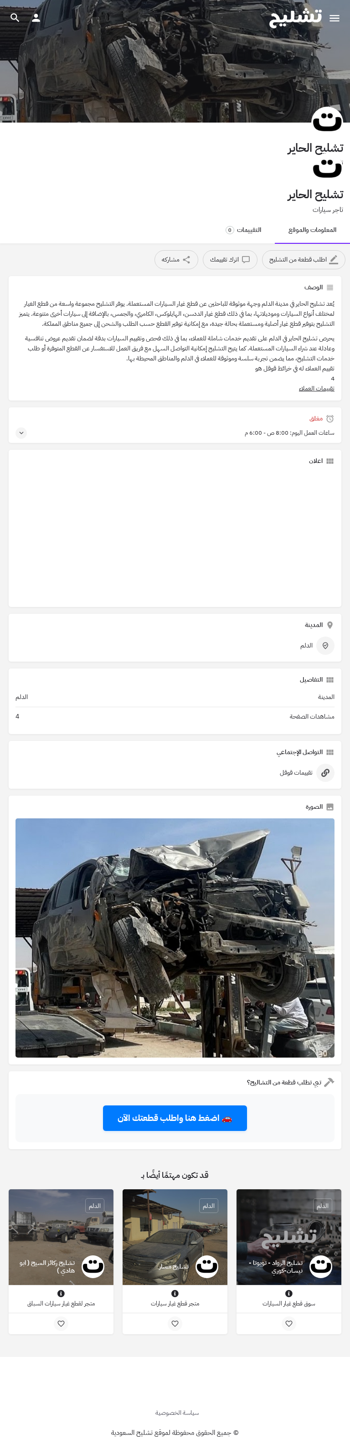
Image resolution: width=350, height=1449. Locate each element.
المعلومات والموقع (312, 230)
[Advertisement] (175, 536)
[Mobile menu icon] (334, 18)
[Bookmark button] (289, 1323)
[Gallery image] (175, 938)
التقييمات (244, 230)
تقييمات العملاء (317, 388)
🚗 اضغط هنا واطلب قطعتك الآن (175, 1118)
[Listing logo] (327, 123)
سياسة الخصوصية (177, 1413)
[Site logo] (294, 18)
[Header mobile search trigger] (15, 18)
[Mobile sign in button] (36, 18)
